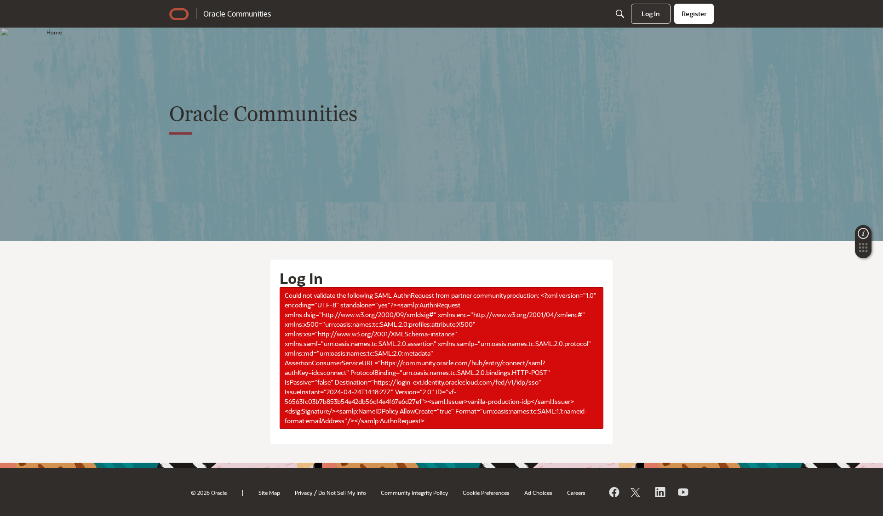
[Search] (620, 14)
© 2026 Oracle (209, 492)
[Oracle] (613, 492)
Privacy (303, 492)
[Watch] (682, 492)
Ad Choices (538, 492)
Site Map (269, 492)
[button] (863, 250)
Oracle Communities (237, 13)
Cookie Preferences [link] (486, 492)
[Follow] (636, 492)
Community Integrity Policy (414, 492)
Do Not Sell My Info (342, 492)
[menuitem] (651, 14)
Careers (576, 492)
